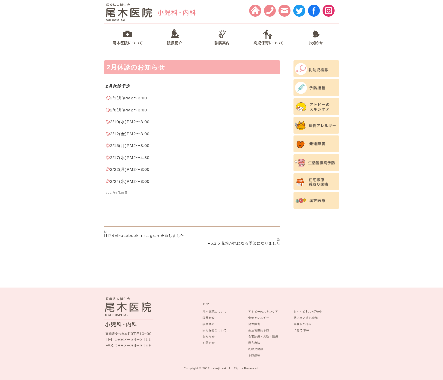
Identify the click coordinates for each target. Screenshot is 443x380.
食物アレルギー (258, 317)
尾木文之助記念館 (306, 317)
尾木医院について (215, 311)
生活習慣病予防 (258, 330)
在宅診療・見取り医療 (263, 336)
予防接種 (254, 355)
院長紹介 (209, 317)
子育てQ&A (301, 330)
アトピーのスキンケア (263, 311)
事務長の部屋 (303, 323)
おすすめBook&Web (308, 311)
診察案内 (209, 323)
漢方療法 (254, 342)
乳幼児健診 (255, 348)
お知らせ (209, 336)
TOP (206, 303)
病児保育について (215, 330)
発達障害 (254, 323)
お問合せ (209, 342)
